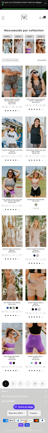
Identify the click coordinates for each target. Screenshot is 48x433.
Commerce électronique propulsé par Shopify (24, 430)
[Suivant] (42, 44)
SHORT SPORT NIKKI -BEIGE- (36, 303)
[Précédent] (6, 44)
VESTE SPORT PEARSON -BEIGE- (36, 249)
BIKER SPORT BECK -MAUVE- (36, 357)
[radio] (3, 107)
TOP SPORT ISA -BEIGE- (12, 302)
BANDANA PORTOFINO (35, 199)
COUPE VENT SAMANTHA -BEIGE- (12, 249)
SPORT (29, 36)
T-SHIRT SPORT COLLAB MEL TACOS (12, 150)
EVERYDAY (19, 36)
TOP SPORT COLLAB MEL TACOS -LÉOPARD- (36, 100)
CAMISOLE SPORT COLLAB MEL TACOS (36, 150)
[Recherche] (40, 18)
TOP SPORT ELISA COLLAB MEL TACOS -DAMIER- (12, 200)
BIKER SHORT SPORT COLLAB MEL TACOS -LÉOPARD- (12, 101)
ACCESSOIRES (41, 36)
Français (34, 413)
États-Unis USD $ (16, 413)
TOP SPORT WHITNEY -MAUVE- (12, 357)
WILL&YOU (27, 429)
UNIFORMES (8, 36)
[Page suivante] (42, 383)
